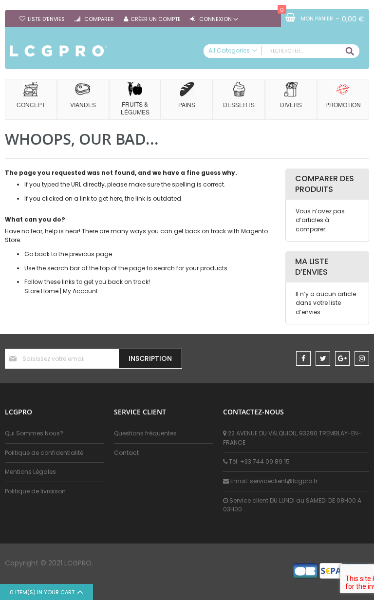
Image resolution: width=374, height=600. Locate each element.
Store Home (41, 291)
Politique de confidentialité (44, 453)
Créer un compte (156, 19)
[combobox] (281, 51)
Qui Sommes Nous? (34, 433)
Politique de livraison (35, 491)
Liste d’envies (46, 19)
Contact (126, 453)
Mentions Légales (30, 472)
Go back (37, 254)
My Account (80, 291)
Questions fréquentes (145, 433)
